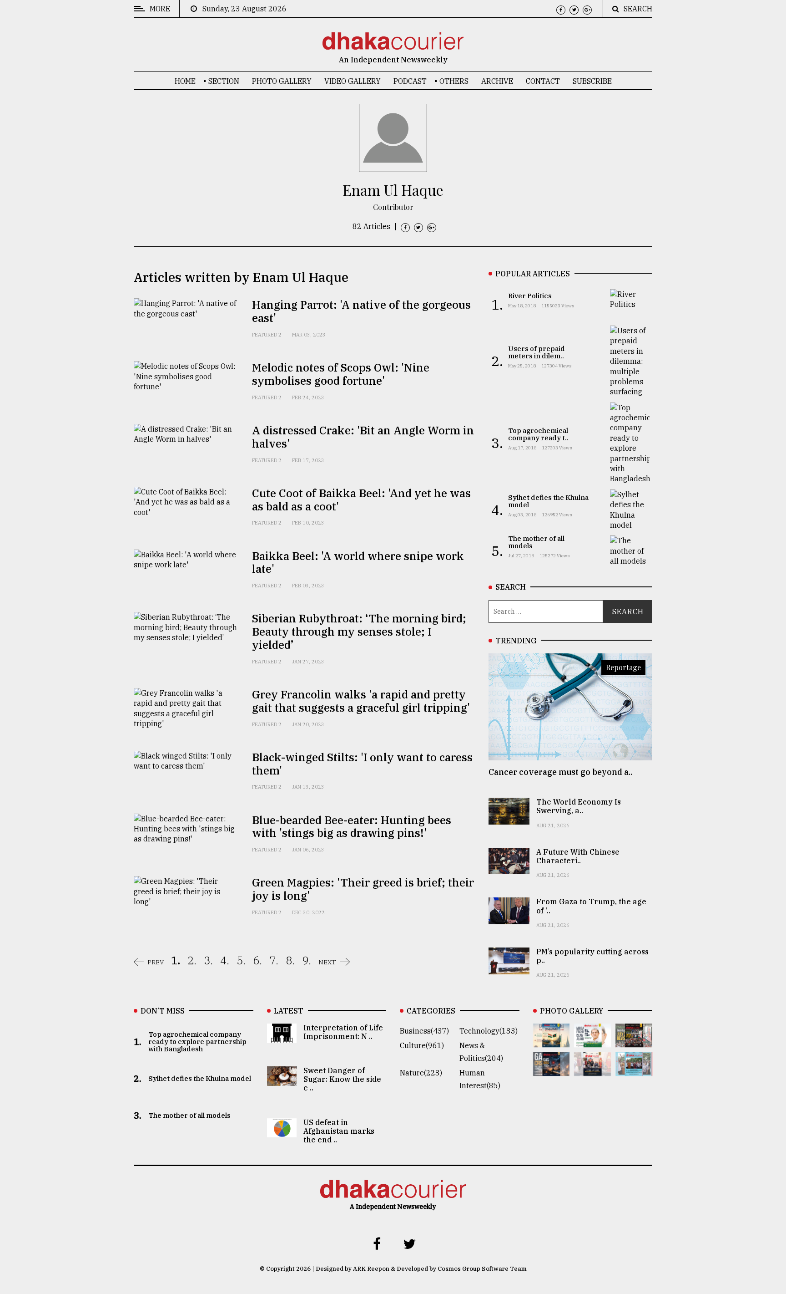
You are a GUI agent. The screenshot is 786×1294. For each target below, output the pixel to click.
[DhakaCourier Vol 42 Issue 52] (633, 1069)
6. (257, 960)
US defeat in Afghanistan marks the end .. (338, 1131)
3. (208, 960)
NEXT (327, 962)
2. (191, 960)
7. (273, 960)
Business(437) (424, 1030)
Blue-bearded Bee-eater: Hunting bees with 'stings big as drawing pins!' (351, 827)
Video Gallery (352, 81)
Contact (543, 81)
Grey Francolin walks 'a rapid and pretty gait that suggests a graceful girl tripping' (361, 701)
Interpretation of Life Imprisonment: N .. (343, 1032)
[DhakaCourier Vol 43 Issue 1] (592, 1069)
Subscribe (592, 81)
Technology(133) (488, 1030)
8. (290, 960)
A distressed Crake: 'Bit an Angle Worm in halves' (363, 437)
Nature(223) (421, 1072)
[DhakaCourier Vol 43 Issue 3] (633, 1040)
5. (241, 960)
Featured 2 (267, 334)
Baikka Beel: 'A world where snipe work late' (358, 562)
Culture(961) (422, 1045)
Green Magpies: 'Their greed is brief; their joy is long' (363, 889)
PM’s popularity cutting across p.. (592, 956)
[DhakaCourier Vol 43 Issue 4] (592, 1040)
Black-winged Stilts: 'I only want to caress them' (362, 764)
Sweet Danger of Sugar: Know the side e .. (342, 1079)
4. (224, 960)
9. (306, 960)
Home (185, 81)
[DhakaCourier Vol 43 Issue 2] (551, 1069)
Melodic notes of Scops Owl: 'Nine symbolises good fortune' (340, 374)
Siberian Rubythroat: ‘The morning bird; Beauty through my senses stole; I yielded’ (359, 631)
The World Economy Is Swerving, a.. (578, 806)
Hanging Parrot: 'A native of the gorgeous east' (361, 311)
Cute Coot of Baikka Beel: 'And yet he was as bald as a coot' (361, 500)
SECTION (223, 81)
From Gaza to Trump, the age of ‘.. (591, 906)
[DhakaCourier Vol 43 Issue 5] (551, 1040)
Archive (497, 81)
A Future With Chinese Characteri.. (578, 856)
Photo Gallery (282, 81)
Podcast (410, 81)
